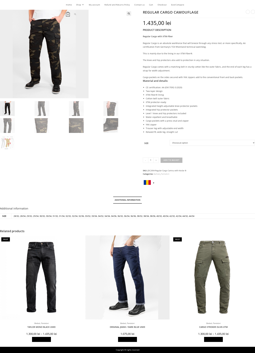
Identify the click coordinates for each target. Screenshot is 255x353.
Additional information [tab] (127, 200)
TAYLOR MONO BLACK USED (41, 327)
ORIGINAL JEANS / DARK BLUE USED (127, 327)
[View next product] (253, 12)
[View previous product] (248, 12)
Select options (41, 339)
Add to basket (172, 160)
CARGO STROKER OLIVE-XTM (213, 327)
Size (146, 143)
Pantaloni (165, 174)
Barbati (157, 174)
